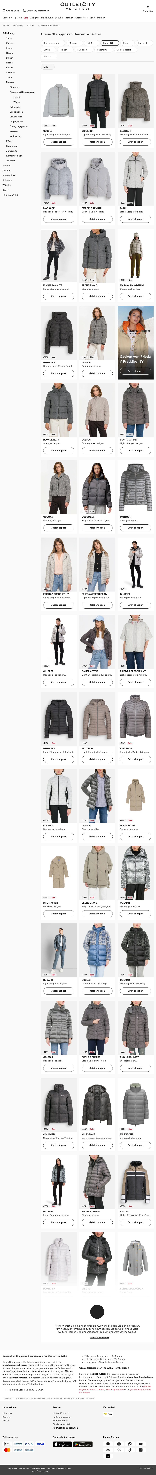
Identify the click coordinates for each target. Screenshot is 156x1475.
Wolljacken (15, 136)
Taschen (69, 17)
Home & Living (10, 194)
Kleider (10, 43)
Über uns (7, 1413)
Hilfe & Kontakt (61, 1413)
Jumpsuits (11, 150)
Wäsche (6, 185)
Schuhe (59, 17)
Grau (45, 66)
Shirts (9, 38)
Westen (14, 131)
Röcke (9, 62)
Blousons (15, 87)
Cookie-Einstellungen (56, 1468)
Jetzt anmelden (99, 1337)
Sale (26, 17)
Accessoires (81, 17)
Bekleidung (47, 17)
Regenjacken (16, 121)
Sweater (10, 72)
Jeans (9, 48)
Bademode (11, 146)
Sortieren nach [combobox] (51, 44)
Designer (34, 17)
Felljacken (15, 107)
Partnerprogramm (62, 1417)
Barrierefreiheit (39, 1468)
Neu (20, 17)
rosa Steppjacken (115, 1389)
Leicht (16, 97)
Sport (92, 17)
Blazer (9, 67)
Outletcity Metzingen (78, 6)
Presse (5, 1420)
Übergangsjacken (19, 126)
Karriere (6, 1417)
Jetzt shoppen (59, 141)
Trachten (11, 160)
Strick (9, 77)
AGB (69, 1468)
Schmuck (7, 180)
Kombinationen (14, 155)
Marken (101, 17)
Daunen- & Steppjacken (48, 25)
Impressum (13, 1468)
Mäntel (9, 141)
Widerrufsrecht (60, 1420)
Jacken (30, 25)
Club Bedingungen (40, 1471)
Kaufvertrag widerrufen (65, 1427)
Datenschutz (24, 1468)
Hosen (9, 53)
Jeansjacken (16, 111)
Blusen (9, 57)
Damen (5, 25)
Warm (16, 102)
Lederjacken (16, 116)
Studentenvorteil (62, 1424)
